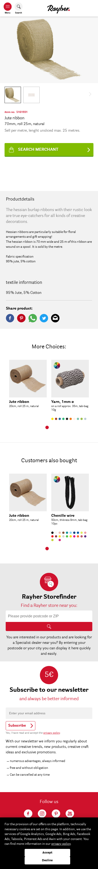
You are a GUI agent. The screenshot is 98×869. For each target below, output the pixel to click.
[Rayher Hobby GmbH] (58, 8)
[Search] (49, 626)
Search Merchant (38, 150)
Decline (47, 860)
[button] (13, 95)
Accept (47, 852)
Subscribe (17, 726)
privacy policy (51, 733)
